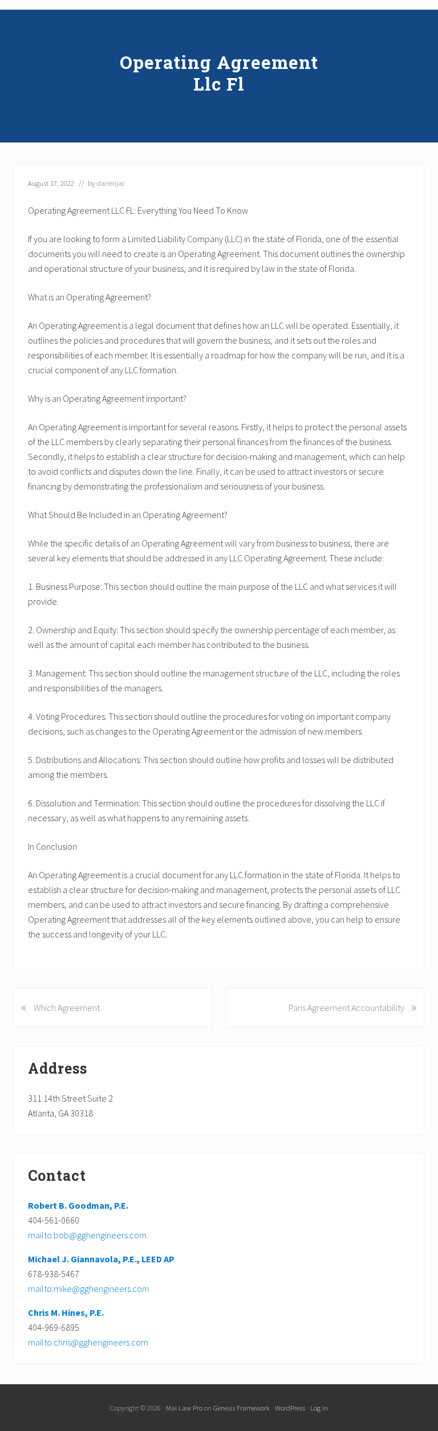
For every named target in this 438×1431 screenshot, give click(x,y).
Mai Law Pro (184, 1407)
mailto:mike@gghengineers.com (88, 1288)
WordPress (290, 1407)
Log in (319, 1407)
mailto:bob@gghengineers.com (87, 1235)
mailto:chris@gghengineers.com (88, 1342)
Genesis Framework (241, 1407)
